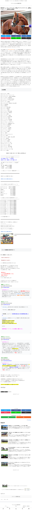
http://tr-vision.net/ (6, 339)
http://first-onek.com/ (6, 304)
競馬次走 (6, 391)
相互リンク (8, 507)
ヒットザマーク (18, 293)
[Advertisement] (16, 400)
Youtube (24, 507)
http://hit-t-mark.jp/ (6, 287)
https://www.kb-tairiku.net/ (7, 360)
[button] (29, 242)
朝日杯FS (10, 391)
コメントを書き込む (16, 496)
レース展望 (3, 391)
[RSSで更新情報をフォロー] (23, 417)
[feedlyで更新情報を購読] (8, 417)
